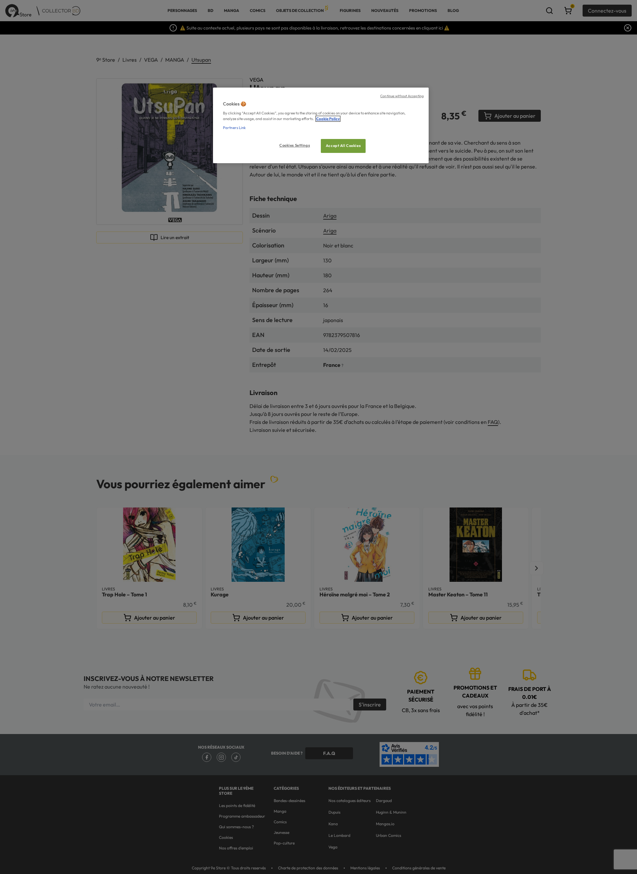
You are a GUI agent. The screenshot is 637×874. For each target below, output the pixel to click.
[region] (321, 126)
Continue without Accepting (402, 96)
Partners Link (234, 127)
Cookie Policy (328, 118)
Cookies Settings (294, 145)
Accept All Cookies (343, 145)
